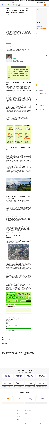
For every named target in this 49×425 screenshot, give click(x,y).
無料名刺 (35, 0)
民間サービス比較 (29, 0)
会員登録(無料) (39, 2)
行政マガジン (18, 416)
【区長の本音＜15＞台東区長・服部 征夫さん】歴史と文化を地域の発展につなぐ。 (29, 353)
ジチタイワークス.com (16, 0)
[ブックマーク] (28, 14)
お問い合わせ (28, 423)
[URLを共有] (30, 14)
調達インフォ (27, 413)
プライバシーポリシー (23, 423)
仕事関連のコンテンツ (20, 410)
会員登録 (18, 419)
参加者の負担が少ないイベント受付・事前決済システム (18, 353)
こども (7, 365)
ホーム (3, 365)
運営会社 (18, 423)
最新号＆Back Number (40, 26)
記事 (5, 365)
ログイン (45, 2)
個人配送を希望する (40, 28)
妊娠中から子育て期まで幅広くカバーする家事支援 (7, 353)
